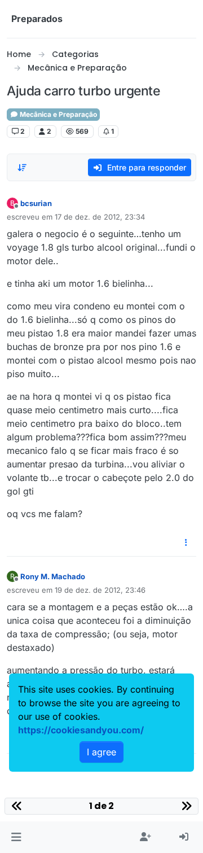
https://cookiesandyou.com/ (81, 730)
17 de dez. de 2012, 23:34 (100, 216)
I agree (101, 752)
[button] (16, 837)
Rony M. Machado (52, 576)
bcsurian (36, 203)
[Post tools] (186, 543)
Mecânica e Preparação (57, 114)
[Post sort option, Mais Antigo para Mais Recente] (22, 167)
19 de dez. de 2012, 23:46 (100, 589)
